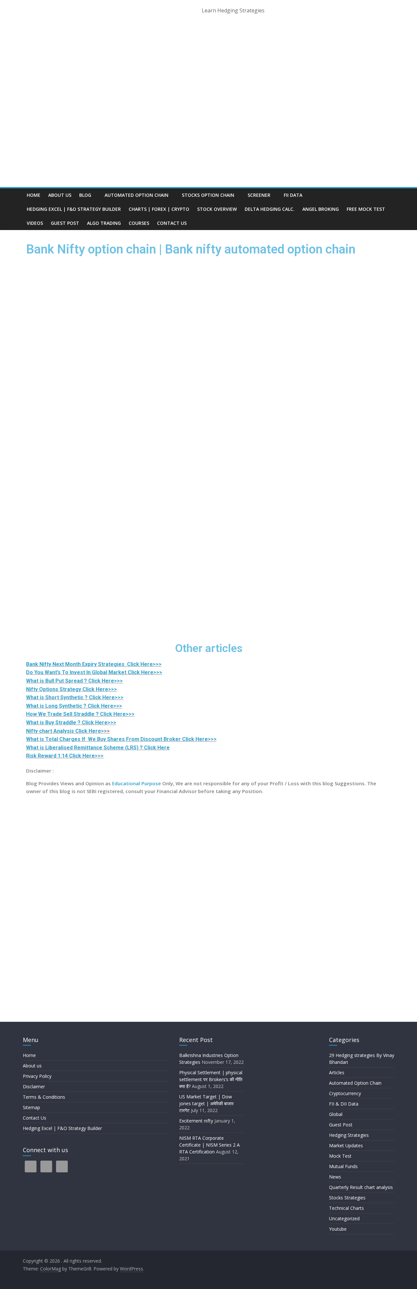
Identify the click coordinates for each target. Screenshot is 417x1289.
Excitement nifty (196, 1121)
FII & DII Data (343, 1104)
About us (59, 195)
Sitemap (31, 1107)
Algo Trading (104, 223)
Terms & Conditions (44, 1097)
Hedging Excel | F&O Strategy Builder (74, 209)
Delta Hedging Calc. (270, 209)
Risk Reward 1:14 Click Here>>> (65, 756)
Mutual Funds (343, 1166)
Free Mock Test (366, 209)
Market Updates (346, 1145)
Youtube (338, 1229)
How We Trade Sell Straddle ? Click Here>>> (80, 714)
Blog (85, 195)
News (335, 1177)
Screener (259, 195)
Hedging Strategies (349, 1135)
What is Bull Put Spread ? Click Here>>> (74, 681)
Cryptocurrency (345, 1093)
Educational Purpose (136, 783)
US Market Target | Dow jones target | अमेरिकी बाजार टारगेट (206, 1103)
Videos (35, 223)
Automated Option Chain (136, 195)
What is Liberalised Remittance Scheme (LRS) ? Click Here (98, 748)
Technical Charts (346, 1208)
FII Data (293, 195)
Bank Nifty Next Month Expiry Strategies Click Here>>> (94, 664)
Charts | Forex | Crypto (159, 209)
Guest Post (65, 223)
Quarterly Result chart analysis (361, 1187)
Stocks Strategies (347, 1198)
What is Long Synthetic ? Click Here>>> (74, 706)
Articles (336, 1072)
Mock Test (340, 1156)
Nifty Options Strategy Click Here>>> (71, 689)
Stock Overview (217, 209)
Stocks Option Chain (208, 195)
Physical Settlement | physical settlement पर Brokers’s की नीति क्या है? (211, 1079)
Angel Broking (320, 209)
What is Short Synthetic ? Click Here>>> (74, 697)
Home (33, 195)
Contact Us (172, 223)
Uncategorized (344, 1218)
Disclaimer (34, 1086)
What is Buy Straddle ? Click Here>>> (71, 722)
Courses (139, 223)
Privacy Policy (37, 1076)
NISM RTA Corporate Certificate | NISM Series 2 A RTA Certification (209, 1145)
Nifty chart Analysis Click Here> (65, 731)
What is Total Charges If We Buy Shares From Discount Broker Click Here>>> (121, 739)
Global (335, 1114)
